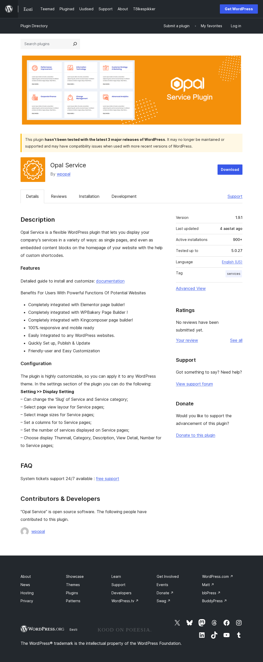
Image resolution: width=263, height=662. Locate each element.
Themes (73, 584)
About (26, 576)
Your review (187, 340)
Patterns (73, 601)
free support (107, 478)
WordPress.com (217, 576)
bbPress (211, 593)
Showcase (75, 576)
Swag (164, 601)
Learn (116, 576)
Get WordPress (239, 9)
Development (124, 196)
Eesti (73, 629)
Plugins (72, 593)
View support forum (194, 383)
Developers (121, 593)
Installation (89, 196)
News (25, 584)
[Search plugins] (75, 44)
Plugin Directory (34, 26)
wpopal (63, 174)
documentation (110, 281)
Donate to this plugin (195, 435)
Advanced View (191, 288)
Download (230, 169)
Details (32, 196)
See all (236, 340)
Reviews (59, 196)
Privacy (27, 601)
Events (162, 584)
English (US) (232, 262)
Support (235, 196)
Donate (165, 593)
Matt (208, 584)
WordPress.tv (125, 601)
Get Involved (168, 576)
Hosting (27, 593)
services (233, 274)
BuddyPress (214, 601)
